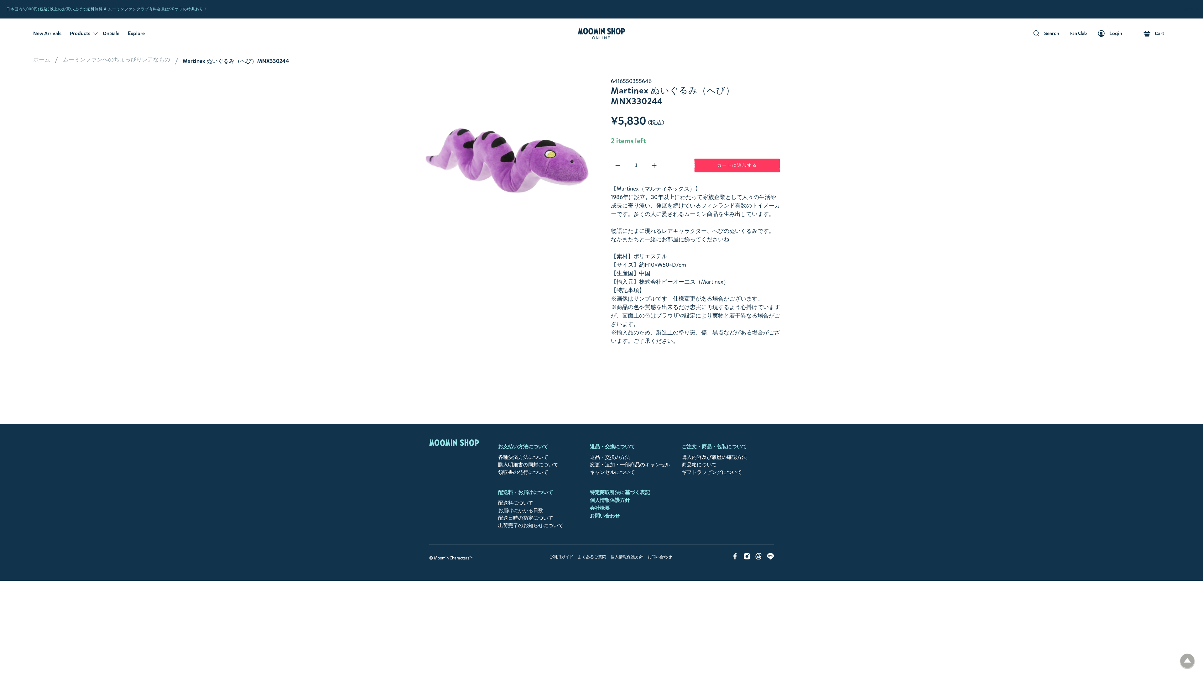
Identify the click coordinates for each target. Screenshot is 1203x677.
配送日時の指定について (525, 518)
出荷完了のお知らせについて (530, 525)
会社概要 (600, 508)
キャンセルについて (612, 472)
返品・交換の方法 (610, 457)
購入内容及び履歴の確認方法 (714, 457)
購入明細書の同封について (528, 464)
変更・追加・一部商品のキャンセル (630, 464)
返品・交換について (612, 446)
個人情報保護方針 (610, 500)
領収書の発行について (523, 472)
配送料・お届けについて (525, 492)
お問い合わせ (605, 515)
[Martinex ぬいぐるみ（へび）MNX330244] (507, 161)
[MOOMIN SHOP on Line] (770, 557)
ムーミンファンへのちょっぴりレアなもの (116, 59)
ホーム (41, 59)
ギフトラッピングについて (712, 472)
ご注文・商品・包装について (714, 446)
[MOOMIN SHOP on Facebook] (735, 557)
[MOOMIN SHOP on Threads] (758, 557)
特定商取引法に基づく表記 (620, 492)
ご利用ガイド (561, 557)
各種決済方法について (523, 457)
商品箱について (699, 464)
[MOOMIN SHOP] (601, 33)
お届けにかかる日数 (520, 510)
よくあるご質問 (592, 557)
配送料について (515, 503)
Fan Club (1191, 9)
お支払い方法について (523, 446)
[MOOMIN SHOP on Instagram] (747, 557)
